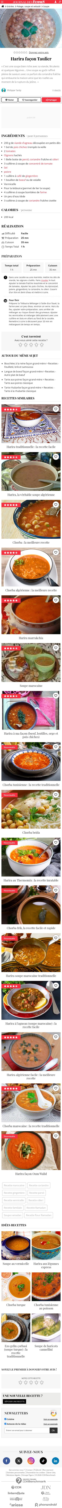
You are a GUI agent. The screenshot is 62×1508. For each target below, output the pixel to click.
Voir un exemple (51, 1419)
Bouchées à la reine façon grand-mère (25, 363)
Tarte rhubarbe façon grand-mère (22, 387)
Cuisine (10, 1419)
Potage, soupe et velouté (29, 6)
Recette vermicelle (14, 1200)
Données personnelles (16, 1473)
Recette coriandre (39, 1185)
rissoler (44, 280)
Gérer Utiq (51, 1473)
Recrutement (48, 1470)
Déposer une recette (14, 1401)
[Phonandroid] (46, 1505)
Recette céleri (36, 1200)
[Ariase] (16, 1504)
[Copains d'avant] (16, 1499)
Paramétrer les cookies (36, 1473)
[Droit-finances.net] (46, 1493)
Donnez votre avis (39, 52)
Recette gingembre (14, 1192)
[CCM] (16, 1487)
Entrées (10, 6)
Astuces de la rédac (16, 1424)
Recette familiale (13, 1207)
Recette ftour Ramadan (38, 1215)
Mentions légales (13, 1475)
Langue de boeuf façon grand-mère (23, 371)
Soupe (46, 6)
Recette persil (36, 1192)
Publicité (37, 1470)
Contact (29, 1470)
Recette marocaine (14, 1185)
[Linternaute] (16, 1493)
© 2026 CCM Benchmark (45, 1475)
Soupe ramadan (12, 1215)
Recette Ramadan (36, 1207)
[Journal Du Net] (46, 1487)
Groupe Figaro (28, 1475)
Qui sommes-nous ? (17, 1470)
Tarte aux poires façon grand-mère (23, 379)
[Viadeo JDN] (46, 1499)
